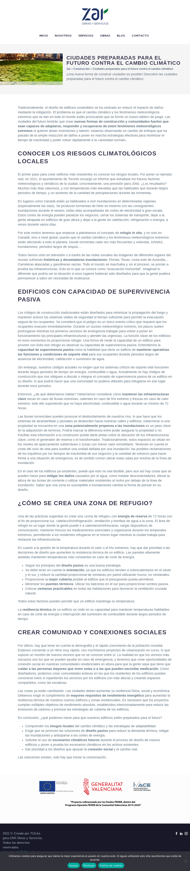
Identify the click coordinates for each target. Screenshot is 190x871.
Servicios (85, 35)
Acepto (73, 865)
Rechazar (88, 865)
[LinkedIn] (181, 833)
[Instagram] (186, 833)
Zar (68, 68)
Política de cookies (111, 865)
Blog (121, 35)
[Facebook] (176, 833)
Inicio (43, 35)
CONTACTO (140, 35)
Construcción (81, 68)
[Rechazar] (185, 861)
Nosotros (63, 35)
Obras (105, 35)
